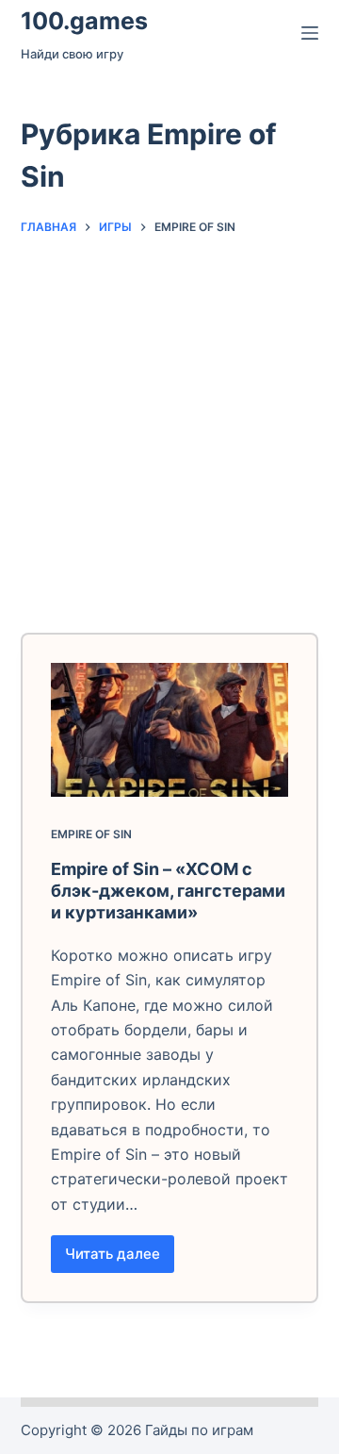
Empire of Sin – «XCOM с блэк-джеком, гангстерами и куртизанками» (168, 891)
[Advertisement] (169, 425)
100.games (84, 21)
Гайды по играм (199, 1430)
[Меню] (309, 33)
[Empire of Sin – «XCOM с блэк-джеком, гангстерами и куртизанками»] (170, 730)
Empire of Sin (91, 834)
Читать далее (119, 1259)
